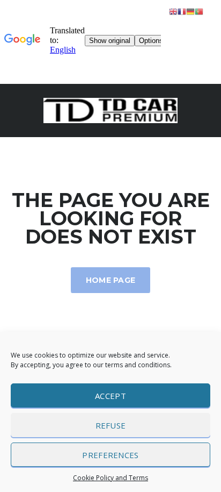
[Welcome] (110, 109)
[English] (173, 11)
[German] (190, 11)
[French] (182, 11)
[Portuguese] (199, 11)
